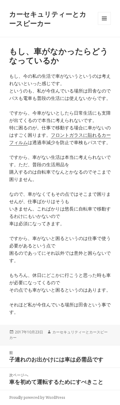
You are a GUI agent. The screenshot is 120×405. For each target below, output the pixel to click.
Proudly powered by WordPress (37, 397)
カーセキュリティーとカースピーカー (47, 18)
